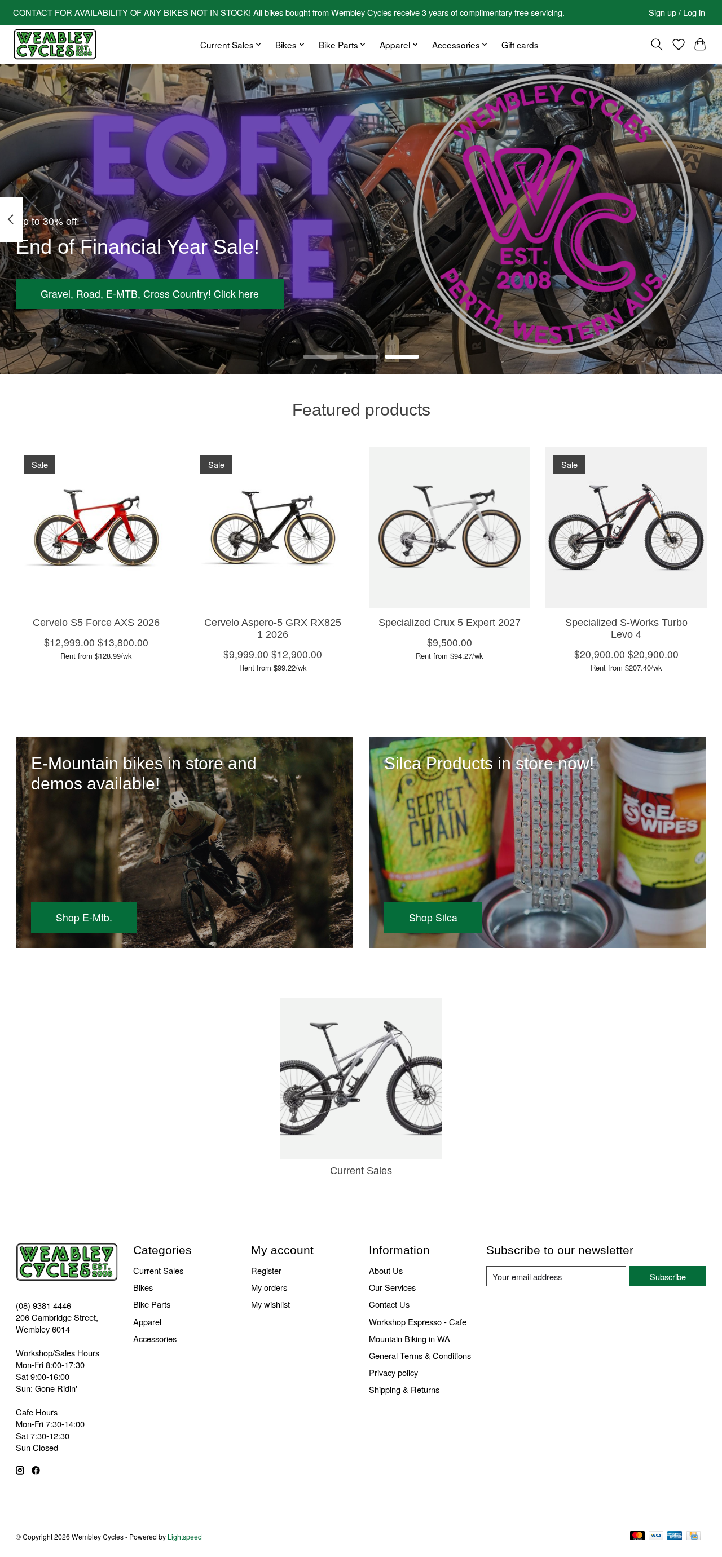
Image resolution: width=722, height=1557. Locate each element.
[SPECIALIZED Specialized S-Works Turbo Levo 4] (626, 527)
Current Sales (361, 1170)
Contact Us (389, 1304)
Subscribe (668, 1276)
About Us (386, 1270)
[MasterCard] (637, 1536)
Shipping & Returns (404, 1389)
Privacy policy (393, 1372)
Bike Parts (151, 1304)
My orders (269, 1287)
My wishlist (270, 1304)
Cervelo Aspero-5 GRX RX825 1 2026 (272, 628)
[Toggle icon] (656, 44)
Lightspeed (185, 1536)
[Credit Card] (693, 1536)
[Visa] (656, 1536)
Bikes (143, 1287)
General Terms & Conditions (420, 1355)
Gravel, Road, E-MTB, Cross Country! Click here (150, 294)
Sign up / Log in (677, 12)
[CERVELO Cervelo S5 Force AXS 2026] (96, 527)
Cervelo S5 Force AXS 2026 (96, 622)
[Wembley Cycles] (55, 44)
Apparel (147, 1321)
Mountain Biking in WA (409, 1338)
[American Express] (674, 1536)
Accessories (155, 1338)
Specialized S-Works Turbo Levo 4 (626, 628)
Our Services (392, 1287)
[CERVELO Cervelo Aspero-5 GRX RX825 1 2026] (273, 527)
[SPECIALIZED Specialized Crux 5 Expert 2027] (449, 527)
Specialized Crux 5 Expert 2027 (449, 622)
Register (266, 1270)
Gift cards (520, 44)
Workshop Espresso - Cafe (417, 1321)
